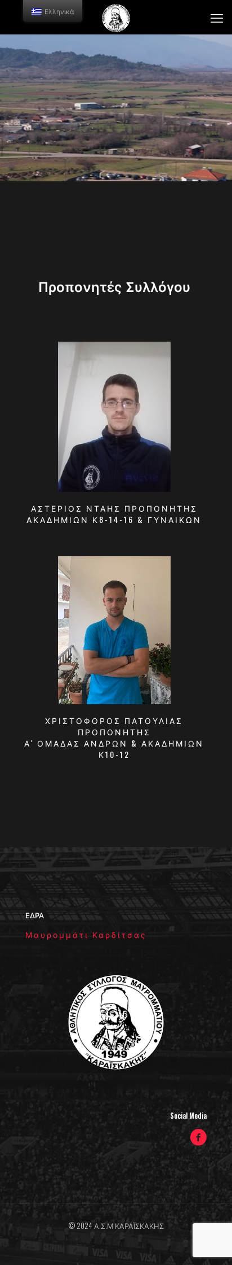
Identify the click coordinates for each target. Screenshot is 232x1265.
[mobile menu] (216, 17)
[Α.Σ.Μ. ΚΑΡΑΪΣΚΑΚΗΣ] (116, 17)
